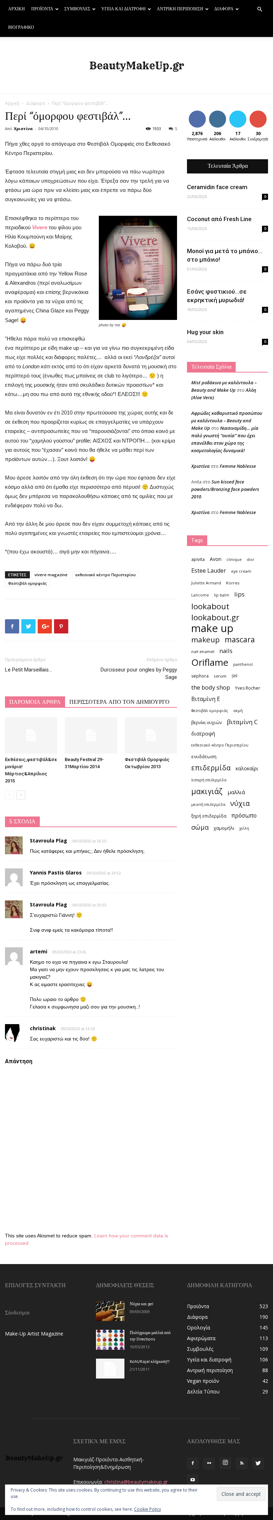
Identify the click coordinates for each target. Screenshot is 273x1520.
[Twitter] (258, 1463)
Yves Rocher (247, 688)
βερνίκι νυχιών (206, 722)
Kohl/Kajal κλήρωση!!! (150, 1361)
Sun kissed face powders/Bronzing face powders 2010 (225, 489)
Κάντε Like (197, 116)
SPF (234, 676)
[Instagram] (225, 1463)
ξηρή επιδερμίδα (208, 816)
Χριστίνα (23, 128)
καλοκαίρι (247, 768)
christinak (43, 1028)
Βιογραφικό (21, 27)
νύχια (240, 803)
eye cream (241, 571)
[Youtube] (192, 1480)
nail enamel (202, 651)
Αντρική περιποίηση (180, 9)
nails (225, 650)
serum (220, 676)
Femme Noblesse (238, 466)
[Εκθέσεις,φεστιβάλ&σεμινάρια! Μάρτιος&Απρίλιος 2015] (31, 735)
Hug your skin (205, 332)
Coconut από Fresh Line (219, 219)
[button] (259, 9)
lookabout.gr (215, 617)
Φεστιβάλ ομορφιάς (27, 583)
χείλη (244, 828)
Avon (215, 559)
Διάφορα (224, 9)
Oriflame (209, 662)
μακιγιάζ (207, 791)
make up (212, 628)
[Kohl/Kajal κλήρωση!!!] (110, 1369)
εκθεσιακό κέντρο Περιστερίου (105, 574)
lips (239, 594)
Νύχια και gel (141, 1304)
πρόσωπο (244, 815)
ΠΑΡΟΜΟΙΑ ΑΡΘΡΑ (35, 702)
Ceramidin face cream (217, 187)
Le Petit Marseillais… (28, 670)
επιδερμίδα (211, 767)
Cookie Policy (147, 1509)
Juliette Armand (206, 582)
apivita (198, 559)
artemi (38, 951)
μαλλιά (236, 792)
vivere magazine (51, 574)
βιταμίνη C (242, 722)
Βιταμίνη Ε (205, 699)
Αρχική (16, 9)
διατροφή (203, 733)
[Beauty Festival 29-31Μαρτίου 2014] (91, 735)
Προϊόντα (42, 9)
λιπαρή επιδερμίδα (208, 779)
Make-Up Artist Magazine (34, 1333)
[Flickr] (209, 1463)
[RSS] (241, 1463)
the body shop (210, 687)
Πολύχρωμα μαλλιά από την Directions (150, 1336)
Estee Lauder (208, 570)
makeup (205, 639)
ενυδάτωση (203, 756)
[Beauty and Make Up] (136, 66)
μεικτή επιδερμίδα (208, 804)
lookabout (210, 606)
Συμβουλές (77, 9)
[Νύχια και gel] (110, 1311)
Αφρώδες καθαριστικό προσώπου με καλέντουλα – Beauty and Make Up (226, 420)
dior (251, 559)
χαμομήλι (224, 828)
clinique (234, 559)
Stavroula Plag (48, 840)
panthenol (243, 664)
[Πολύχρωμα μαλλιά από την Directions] (110, 1340)
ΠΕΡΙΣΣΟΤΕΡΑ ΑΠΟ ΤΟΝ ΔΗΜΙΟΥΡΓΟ (119, 702)
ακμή (238, 710)
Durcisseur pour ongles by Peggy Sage (139, 673)
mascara (240, 639)
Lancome (200, 595)
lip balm (221, 595)
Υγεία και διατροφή (123, 9)
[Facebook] (192, 1463)
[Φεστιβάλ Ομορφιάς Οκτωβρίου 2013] (151, 735)
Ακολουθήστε (222, 113)
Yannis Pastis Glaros (56, 872)
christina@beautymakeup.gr (136, 1481)
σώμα (200, 827)
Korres (233, 582)
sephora (200, 676)
